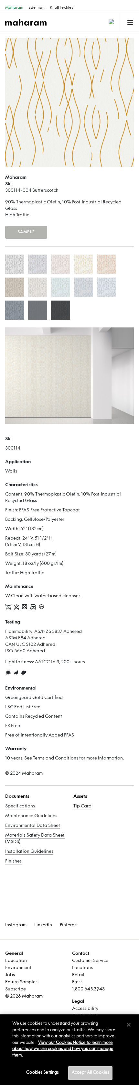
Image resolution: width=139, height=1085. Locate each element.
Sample (26, 232)
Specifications (20, 806)
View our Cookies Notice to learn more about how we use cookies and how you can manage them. (62, 1049)
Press (77, 982)
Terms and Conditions (55, 758)
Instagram (16, 925)
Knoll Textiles (61, 8)
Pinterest (69, 925)
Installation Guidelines (29, 851)
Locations (82, 967)
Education (16, 960)
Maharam (14, 8)
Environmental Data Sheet (32, 825)
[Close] (129, 1025)
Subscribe (15, 989)
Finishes (13, 861)
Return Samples (21, 982)
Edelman (36, 8)
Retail (78, 975)
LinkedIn (43, 925)
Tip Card (82, 806)
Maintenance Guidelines (31, 816)
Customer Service (90, 960)
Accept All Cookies (90, 1072)
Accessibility (85, 1008)
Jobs (10, 975)
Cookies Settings (42, 1072)
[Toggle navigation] (111, 22)
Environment (18, 967)
